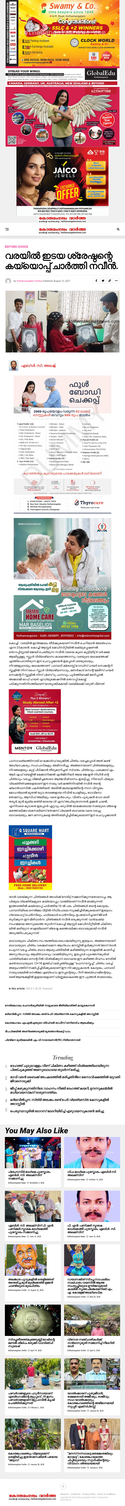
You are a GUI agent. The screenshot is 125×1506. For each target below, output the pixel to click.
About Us (64, 1494)
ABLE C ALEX (34, 988)
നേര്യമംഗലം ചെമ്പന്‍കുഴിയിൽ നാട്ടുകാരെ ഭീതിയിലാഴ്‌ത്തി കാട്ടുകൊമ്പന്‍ (50, 1005)
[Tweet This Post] (103, 281)
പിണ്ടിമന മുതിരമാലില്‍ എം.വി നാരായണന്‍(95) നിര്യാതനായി (42, 1040)
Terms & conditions (106, 1494)
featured (47, 988)
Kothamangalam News (17, 1183)
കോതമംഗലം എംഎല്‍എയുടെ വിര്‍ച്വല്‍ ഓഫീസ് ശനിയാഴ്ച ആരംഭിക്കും (49, 1022)
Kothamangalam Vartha (29, 281)
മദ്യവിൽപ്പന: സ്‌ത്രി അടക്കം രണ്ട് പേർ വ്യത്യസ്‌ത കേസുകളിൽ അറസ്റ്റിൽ (52, 1014)
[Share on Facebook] (96, 281)
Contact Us (75, 1494)
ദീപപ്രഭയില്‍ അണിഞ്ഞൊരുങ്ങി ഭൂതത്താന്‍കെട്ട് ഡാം (37, 1031)
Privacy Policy (88, 1494)
